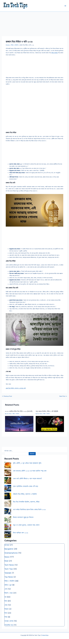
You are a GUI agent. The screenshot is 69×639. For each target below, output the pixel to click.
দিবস (5, 601)
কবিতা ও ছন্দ (8, 585)
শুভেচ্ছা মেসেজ (8, 621)
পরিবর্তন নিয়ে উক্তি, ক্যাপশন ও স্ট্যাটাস (25, 494)
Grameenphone (11, 553)
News (6, 557)
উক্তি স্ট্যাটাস (54, 53)
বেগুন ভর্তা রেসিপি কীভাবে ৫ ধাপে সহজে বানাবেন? (27, 478)
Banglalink (8, 549)
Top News (8, 577)
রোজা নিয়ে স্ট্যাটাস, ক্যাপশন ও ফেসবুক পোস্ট (16, 388)
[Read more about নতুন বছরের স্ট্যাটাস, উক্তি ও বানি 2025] (50, 424)
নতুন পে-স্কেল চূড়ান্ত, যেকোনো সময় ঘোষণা (26, 525)
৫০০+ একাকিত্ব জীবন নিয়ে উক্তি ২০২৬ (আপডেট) (18, 411)
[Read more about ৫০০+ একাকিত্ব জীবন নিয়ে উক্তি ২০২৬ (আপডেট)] (19, 424)
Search (32, 453)
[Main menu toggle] (65, 6)
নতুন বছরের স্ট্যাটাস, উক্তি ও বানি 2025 (47, 411)
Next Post (63, 396)
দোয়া (5, 605)
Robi (6, 561)
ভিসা (5, 613)
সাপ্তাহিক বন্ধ (8, 625)
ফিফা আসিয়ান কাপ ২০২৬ (20, 533)
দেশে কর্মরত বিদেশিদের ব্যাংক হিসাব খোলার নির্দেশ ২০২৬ (29, 509)
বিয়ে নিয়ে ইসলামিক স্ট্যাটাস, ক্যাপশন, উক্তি (26, 502)
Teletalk (7, 573)
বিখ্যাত (6, 609)
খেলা (5, 589)
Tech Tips (8, 569)
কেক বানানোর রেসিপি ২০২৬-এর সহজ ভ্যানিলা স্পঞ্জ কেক (29, 471)
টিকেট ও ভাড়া (8, 593)
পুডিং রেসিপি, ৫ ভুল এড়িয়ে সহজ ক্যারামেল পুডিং (27, 463)
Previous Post (7, 396)
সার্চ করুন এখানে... (8, 451)
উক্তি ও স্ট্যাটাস (16, 413)
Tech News (9, 565)
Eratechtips (45, 635)
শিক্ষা (5, 617)
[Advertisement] (34, 118)
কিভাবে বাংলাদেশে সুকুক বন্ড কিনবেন (23, 517)
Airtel (6, 545)
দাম (5, 597)
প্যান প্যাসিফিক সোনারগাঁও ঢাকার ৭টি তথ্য (25, 486)
